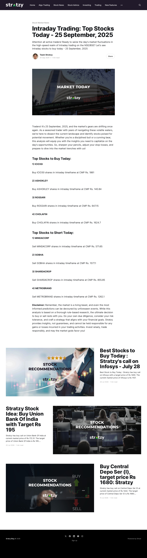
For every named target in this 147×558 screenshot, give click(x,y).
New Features (111, 5)
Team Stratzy (46, 55)
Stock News (59, 5)
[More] (121, 5)
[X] (66, 536)
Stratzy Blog (10, 539)
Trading (98, 5)
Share (110, 56)
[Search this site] (140, 5)
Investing (87, 5)
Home (32, 5)
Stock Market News (40, 23)
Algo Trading (44, 5)
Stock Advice (73, 5)
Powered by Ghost (134, 539)
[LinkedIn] (74, 536)
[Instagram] (82, 536)
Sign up (74, 540)
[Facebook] (70, 536)
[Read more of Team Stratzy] (35, 56)
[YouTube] (78, 536)
